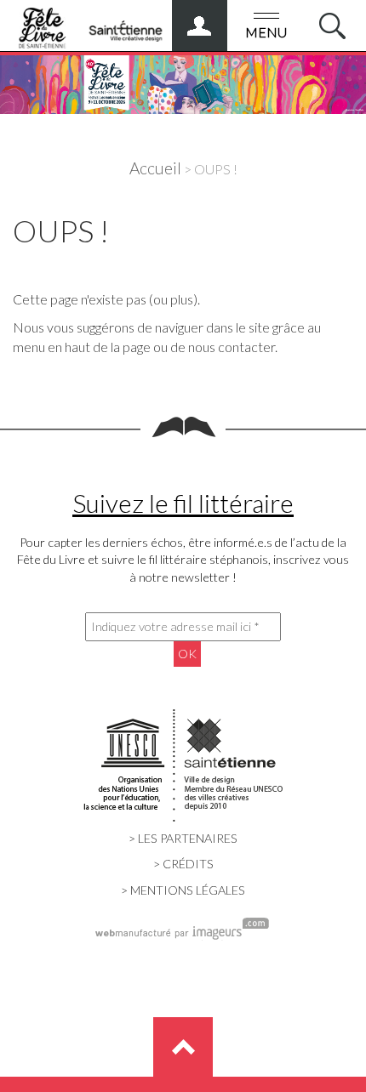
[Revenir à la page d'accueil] (183, 80)
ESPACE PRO (216, 19)
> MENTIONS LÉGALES (183, 890)
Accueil (155, 168)
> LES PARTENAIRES (183, 838)
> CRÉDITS (183, 863)
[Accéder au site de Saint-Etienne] (125, 24)
